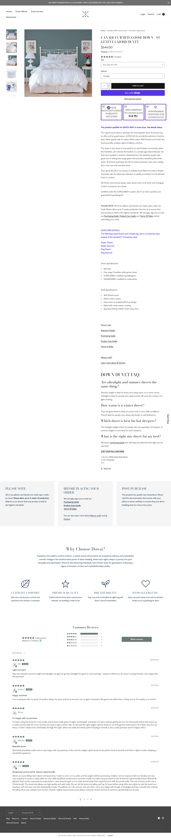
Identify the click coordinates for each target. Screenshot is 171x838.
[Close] (168, 2)
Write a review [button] (137, 639)
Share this (107, 468)
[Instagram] (163, 818)
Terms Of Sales (146, 216)
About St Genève (64, 818)
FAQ (75, 818)
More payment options (132, 99)
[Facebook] (159, 818)
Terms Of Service (12, 823)
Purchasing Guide (111, 216)
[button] (107, 57)
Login (142, 14)
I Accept (110, 835)
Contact (25, 818)
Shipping (104, 52)
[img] (18, 660)
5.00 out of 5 (41, 638)
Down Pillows (21, 11)
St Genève (110, 460)
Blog (8, 818)
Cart (159, 14)
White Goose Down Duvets (118, 457)
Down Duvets (37, 11)
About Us (15, 818)
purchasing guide (117, 442)
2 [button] (84, 799)
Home (9, 11)
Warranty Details (108, 330)
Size (102, 60)
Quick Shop (168, 419)
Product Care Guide (128, 216)
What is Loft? (106, 357)
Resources (11, 17)
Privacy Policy (84, 818)
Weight (104, 71)
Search (151, 14)
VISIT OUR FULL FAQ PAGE (112, 451)
